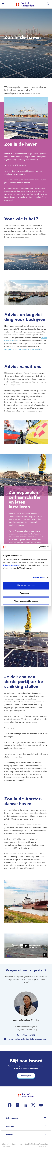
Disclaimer (35, 1144)
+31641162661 (28, 1035)
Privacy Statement (11, 565)
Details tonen (39, 577)
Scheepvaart (12, 1118)
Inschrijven (26, 1075)
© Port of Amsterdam (5, 1145)
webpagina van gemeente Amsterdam (21, 349)
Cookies (28, 1144)
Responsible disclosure (43, 1145)
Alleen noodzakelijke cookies (26, 601)
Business (10, 1126)
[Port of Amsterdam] (25, 4)
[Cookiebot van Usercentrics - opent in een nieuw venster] (38, 547)
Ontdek (9, 1134)
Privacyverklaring (18, 1144)
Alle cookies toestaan (26, 585)
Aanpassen (24, 593)
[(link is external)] (10, 1105)
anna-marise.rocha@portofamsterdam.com (28, 1039)
